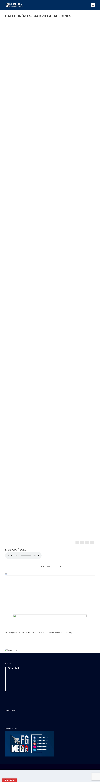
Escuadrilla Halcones (68, 82)
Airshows (32, 469)
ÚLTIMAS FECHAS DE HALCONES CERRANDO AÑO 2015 (37, 490)
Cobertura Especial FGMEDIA (40, 82)
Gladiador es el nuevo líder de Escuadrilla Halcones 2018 (44, 443)
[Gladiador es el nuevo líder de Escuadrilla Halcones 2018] (47, 438)
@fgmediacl (13, 668)
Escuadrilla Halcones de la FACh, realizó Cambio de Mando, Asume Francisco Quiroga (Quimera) (49, 78)
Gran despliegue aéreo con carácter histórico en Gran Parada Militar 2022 (47, 262)
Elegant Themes (21, 767)
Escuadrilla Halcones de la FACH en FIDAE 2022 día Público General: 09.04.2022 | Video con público (49, 311)
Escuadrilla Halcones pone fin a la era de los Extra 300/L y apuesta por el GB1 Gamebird (45, 417)
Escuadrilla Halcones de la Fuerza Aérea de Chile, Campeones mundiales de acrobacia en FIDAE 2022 (46, 286)
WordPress (41, 767)
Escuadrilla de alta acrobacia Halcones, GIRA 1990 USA (41, 465)
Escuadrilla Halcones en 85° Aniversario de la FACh (40, 515)
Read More (13, 93)
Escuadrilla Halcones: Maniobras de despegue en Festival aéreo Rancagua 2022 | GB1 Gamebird (48, 105)
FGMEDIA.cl (14, 82)
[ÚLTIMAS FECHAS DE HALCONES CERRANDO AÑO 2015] (50, 486)
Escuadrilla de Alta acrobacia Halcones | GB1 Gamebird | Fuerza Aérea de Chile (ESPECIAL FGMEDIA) (47, 336)
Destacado (56, 82)
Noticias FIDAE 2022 (52, 291)
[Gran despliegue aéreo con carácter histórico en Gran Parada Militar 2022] (50, 230)
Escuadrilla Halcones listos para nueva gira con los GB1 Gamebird (49, 184)
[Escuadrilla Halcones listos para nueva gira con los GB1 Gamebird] (50, 154)
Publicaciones (59, 340)
